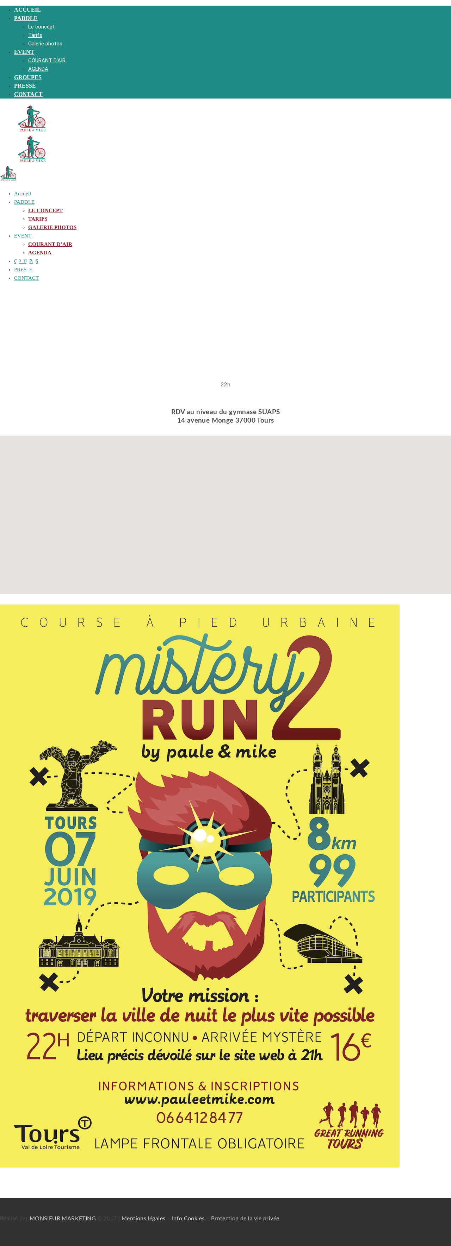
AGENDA (38, 69)
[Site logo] (31, 130)
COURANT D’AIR (47, 60)
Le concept (41, 27)
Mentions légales (143, 1218)
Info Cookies (188, 1218)
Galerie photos (45, 43)
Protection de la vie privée (245, 1218)
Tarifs (35, 35)
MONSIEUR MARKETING (63, 1218)
